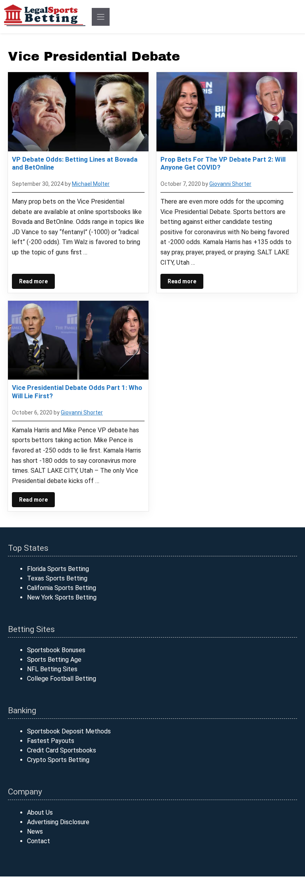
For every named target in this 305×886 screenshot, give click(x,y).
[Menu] (101, 17)
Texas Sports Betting (57, 578)
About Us (40, 812)
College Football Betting (61, 678)
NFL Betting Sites (52, 669)
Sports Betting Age (54, 659)
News (35, 831)
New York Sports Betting (62, 597)
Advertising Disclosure (58, 822)
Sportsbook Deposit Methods (69, 731)
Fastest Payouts (50, 741)
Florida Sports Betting (58, 569)
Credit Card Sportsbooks (61, 750)
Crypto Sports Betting (58, 760)
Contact (38, 841)
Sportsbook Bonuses (56, 650)
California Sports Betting (61, 588)
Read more (33, 281)
